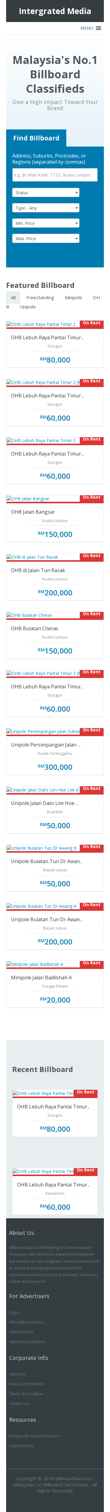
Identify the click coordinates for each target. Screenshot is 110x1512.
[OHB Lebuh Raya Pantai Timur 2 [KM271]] (50, 673)
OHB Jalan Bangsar (33, 511)
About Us (17, 1374)
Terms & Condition (26, 1393)
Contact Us (19, 1403)
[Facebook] (34, 1500)
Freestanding (40, 297)
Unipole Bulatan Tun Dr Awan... (46, 861)
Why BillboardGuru (26, 1322)
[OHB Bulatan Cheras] (29, 615)
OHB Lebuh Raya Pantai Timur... (47, 337)
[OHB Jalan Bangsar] (27, 498)
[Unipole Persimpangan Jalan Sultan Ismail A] (51, 731)
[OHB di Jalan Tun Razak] (32, 556)
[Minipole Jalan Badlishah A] (34, 964)
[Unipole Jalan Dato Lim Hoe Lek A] (42, 789)
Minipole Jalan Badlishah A (41, 977)
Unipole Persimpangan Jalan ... (45, 744)
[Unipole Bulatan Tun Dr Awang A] (41, 906)
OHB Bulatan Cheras (34, 628)
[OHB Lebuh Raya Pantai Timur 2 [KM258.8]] (51, 382)
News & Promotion (26, 1384)
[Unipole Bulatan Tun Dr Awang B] (41, 848)
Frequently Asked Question (34, 1436)
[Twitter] (48, 1500)
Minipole (73, 297)
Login (14, 1312)
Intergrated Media (55, 11)
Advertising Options (27, 1341)
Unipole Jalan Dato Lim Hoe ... (44, 803)
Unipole (28, 307)
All (13, 297)
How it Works (21, 1332)
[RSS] (62, 1500)
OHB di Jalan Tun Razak (38, 570)
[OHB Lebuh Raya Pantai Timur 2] (40, 323)
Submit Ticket (21, 1445)
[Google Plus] (76, 1500)
